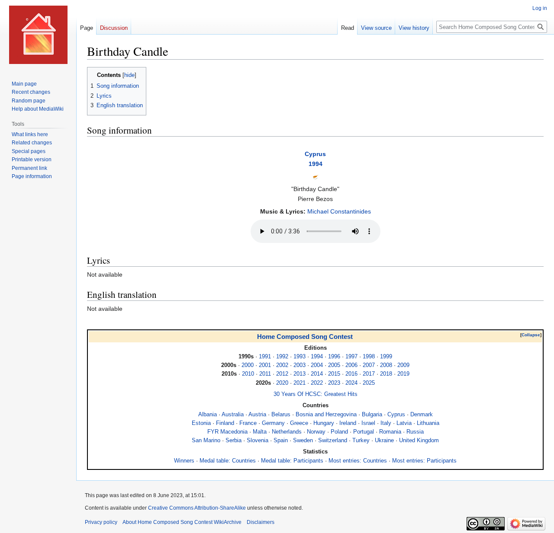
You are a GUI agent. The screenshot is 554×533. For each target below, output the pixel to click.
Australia (233, 415)
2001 (265, 365)
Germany (273, 423)
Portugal (363, 432)
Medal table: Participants (292, 461)
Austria (257, 415)
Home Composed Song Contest (305, 336)
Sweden (303, 440)
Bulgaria (372, 415)
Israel (368, 423)
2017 (369, 374)
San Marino (206, 440)
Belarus (280, 415)
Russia (415, 432)
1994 (315, 163)
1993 (299, 357)
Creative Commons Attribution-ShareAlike (197, 508)
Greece (299, 423)
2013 (299, 374)
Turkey (361, 440)
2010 (248, 374)
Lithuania (428, 423)
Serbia (233, 440)
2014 (317, 374)
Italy (385, 423)
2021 (299, 383)
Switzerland (332, 440)
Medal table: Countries (228, 461)
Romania (390, 432)
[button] (530, 335)
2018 (386, 374)
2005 (334, 365)
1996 (334, 357)
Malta (260, 432)
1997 (351, 357)
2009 (403, 365)
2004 (317, 365)
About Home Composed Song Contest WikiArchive (182, 522)
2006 (351, 365)
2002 (282, 365)
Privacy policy (101, 522)
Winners (184, 461)
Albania (207, 415)
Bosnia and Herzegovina (326, 415)
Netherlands (287, 432)
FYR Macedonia (227, 432)
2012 (282, 374)
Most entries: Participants (424, 461)
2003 (299, 365)
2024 (351, 383)
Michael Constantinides (339, 211)
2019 (403, 374)
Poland (339, 432)
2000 (248, 365)
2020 (282, 383)
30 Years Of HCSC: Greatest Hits (316, 394)
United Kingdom (419, 440)
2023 (334, 383)
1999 (386, 357)
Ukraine (384, 440)
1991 (265, 357)
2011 (265, 374)
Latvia (404, 423)
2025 (369, 383)
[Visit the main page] (38, 34)
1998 (369, 357)
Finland (225, 423)
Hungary (323, 423)
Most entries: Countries (358, 461)
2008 (386, 365)
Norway (316, 432)
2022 (317, 383)
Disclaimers (260, 522)
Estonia (201, 423)
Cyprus (315, 153)
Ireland (347, 423)
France (248, 423)
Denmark (421, 415)
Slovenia (257, 440)
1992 (282, 357)
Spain (281, 440)
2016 (351, 374)
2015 (334, 374)
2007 (369, 365)
